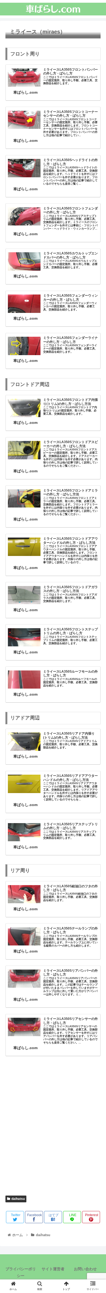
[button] (95, 769)
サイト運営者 (53, 1269)
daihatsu (18, 1199)
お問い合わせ (85, 1269)
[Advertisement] (53, 1129)
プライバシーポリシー (20, 1272)
